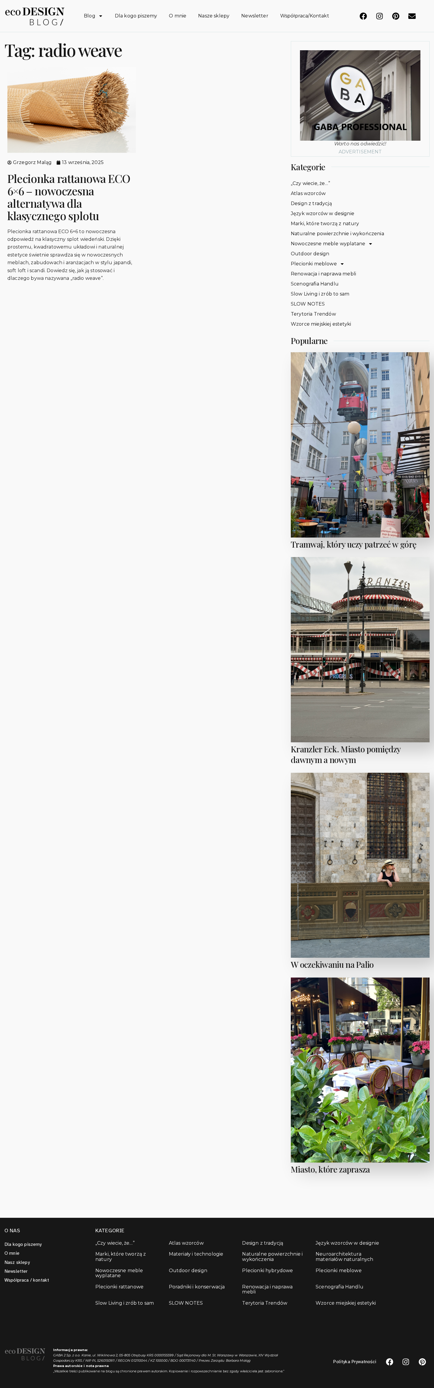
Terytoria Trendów (313, 314)
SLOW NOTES (308, 304)
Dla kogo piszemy (136, 16)
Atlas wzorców (308, 193)
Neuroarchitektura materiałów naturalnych (344, 1256)
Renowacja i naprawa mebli (323, 274)
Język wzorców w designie (322, 213)
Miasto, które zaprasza (330, 1169)
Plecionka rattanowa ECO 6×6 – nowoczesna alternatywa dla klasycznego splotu (68, 197)
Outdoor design (310, 254)
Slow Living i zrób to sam (320, 294)
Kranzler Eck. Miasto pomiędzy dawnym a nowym (346, 754)
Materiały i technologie (196, 1254)
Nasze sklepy (213, 16)
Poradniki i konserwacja (197, 1287)
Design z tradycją (311, 203)
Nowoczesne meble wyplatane (328, 243)
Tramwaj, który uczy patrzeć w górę (353, 544)
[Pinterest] (396, 16)
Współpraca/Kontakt (304, 16)
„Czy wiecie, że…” (310, 183)
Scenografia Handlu (315, 284)
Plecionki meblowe (314, 264)
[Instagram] (379, 16)
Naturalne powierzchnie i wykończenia (337, 233)
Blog (89, 16)
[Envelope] (412, 16)
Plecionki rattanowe (119, 1287)
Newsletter (254, 16)
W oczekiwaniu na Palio (332, 964)
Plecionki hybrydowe (267, 1270)
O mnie (177, 16)
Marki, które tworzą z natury (325, 223)
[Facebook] (363, 16)
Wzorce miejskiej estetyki (321, 324)
